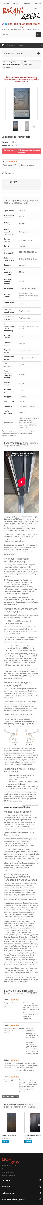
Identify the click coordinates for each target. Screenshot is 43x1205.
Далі (34, 126)
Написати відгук (27, 165)
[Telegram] (6, 24)
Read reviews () (9, 165)
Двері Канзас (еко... (9, 1135)
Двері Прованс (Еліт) (32, 1135)
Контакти (5, 3)
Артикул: (5, 142)
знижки (13, 899)
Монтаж (27, 3)
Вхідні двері (13, 62)
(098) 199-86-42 (16, 24)
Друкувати (9, 173)
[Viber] (3, 24)
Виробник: (6, 146)
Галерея (38, 3)
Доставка (16, 3)
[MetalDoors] (21, 14)
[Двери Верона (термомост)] (16, 126)
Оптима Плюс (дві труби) (11, 65)
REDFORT (24, 62)
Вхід (40, 8)
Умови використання (9, 1169)
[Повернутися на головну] (4, 61)
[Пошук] (38, 34)
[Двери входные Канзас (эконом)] (12, 1122)
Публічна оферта (8, 1172)
